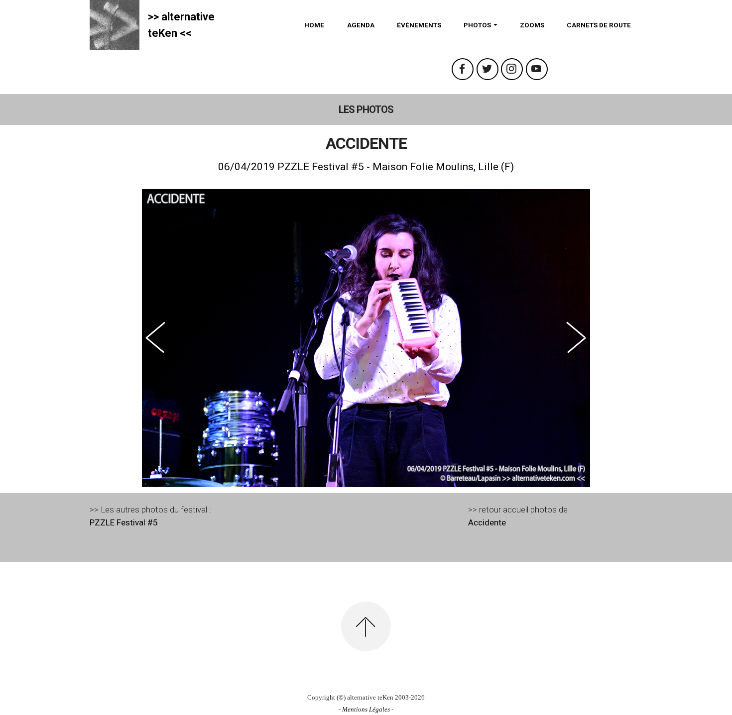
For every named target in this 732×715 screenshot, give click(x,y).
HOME (314, 25)
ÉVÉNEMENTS (419, 25)
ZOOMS (532, 25)
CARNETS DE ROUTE (599, 25)
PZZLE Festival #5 (124, 522)
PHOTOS (477, 25)
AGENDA (360, 25)
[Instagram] (512, 69)
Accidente (487, 522)
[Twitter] (487, 69)
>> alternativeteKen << (181, 24)
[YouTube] (537, 69)
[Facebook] (463, 69)
